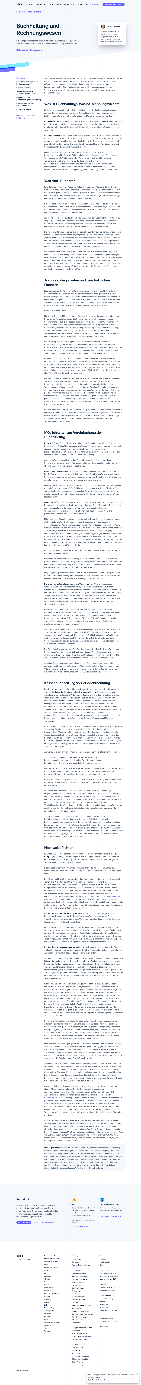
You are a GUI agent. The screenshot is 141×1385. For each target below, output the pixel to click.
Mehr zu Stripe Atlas (80, 1226)
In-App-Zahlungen (78, 1282)
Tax (45, 1328)
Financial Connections (52, 1293)
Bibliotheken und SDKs (80, 1359)
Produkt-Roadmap (106, 1299)
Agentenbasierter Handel (81, 1265)
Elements (47, 1290)
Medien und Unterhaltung (81, 1311)
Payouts (47, 1316)
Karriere (103, 1302)
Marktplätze (76, 1285)
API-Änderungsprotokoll (80, 1356)
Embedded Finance (79, 1274)
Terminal (47, 1331)
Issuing (46, 1302)
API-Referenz (77, 1350)
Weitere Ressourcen (107, 1290)
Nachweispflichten (23, 109)
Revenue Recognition (52, 1322)
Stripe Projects (77, 1362)
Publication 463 (51, 1097)
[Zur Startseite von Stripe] (19, 1256)
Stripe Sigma (48, 1325)
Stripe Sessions (105, 1271)
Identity (47, 1296)
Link (45, 1305)
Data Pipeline (49, 1288)
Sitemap (103, 1285)
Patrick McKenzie (113, 27)
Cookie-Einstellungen (107, 1288)
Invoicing (47, 1299)
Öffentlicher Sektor (79, 1320)
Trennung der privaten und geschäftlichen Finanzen (26, 92)
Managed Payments (51, 1308)
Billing (46, 1270)
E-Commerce (77, 1271)
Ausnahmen (114, 896)
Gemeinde (104, 1268)
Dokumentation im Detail (109, 1216)
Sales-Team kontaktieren (112, 4)
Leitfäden (20, 12)
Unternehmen (77, 1259)
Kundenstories (105, 1262)
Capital (46, 1273)
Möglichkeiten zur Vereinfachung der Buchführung (28, 98)
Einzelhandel (76, 1323)
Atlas (46, 1264)
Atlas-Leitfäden (34, 12)
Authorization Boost (51, 1267)
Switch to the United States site (100, 1380)
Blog (101, 1265)
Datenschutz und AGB (108, 1274)
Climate (47, 1279)
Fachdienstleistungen (80, 1317)
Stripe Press (104, 1307)
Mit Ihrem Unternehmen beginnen (29, 50)
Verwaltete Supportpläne (109, 1321)
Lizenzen (103, 1282)
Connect (47, 1282)
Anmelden (95, 4)
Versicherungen (77, 1308)
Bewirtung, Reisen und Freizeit (83, 1305)
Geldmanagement (78, 1288)
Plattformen (76, 1291)
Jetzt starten (23, 1222)
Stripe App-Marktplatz (80, 1333)
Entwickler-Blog (77, 1365)
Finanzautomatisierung (80, 1276)
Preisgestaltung (82, 4)
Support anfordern (106, 1319)
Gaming (75, 1302)
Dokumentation (77, 1347)
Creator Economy (78, 1300)
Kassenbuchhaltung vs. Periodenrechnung (25, 104)
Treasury (47, 1334)
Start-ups (75, 1262)
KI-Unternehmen (78, 1297)
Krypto (46, 1285)
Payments (48, 1314)
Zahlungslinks (49, 1311)
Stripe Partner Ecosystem (81, 1336)
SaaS (74, 1294)
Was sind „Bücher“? (23, 88)
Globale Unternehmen (80, 1279)
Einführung (20, 78)
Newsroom (104, 1304)
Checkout (47, 1276)
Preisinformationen (51, 1262)
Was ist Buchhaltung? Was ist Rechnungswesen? (27, 83)
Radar (46, 1319)
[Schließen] (137, 1374)
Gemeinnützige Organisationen (83, 1314)
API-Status (76, 1353)
